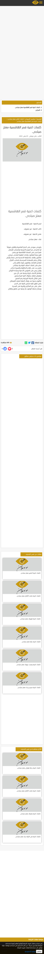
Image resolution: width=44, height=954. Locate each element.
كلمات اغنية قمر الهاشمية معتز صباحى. (27, 107)
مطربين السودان (30, 119)
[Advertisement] (22, 29)
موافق (39, 951)
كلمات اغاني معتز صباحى (16, 119)
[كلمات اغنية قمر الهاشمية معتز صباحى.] (33, 343)
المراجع (38, 110)
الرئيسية (39, 119)
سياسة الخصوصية (30, 952)
